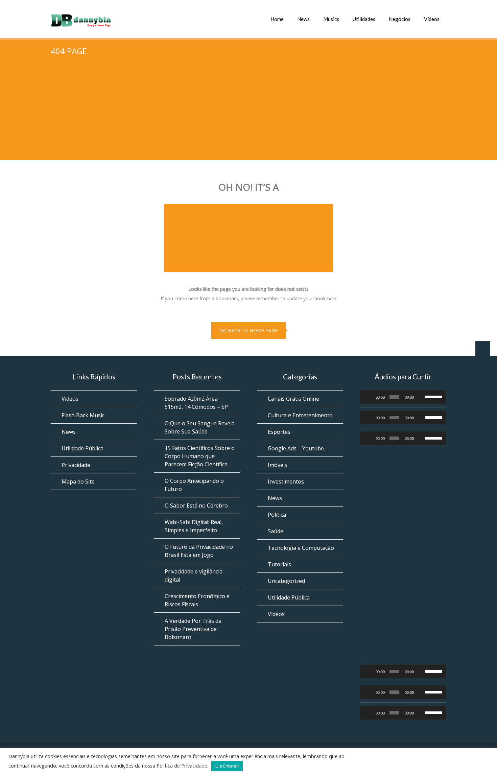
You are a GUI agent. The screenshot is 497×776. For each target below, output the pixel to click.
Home (277, 19)
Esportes (279, 432)
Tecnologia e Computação (301, 547)
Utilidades (364, 19)
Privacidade (76, 465)
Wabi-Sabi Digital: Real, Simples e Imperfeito (194, 526)
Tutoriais (279, 564)
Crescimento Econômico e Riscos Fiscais (197, 600)
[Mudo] (420, 397)
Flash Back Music (83, 415)
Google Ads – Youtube (296, 448)
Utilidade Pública (82, 448)
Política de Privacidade (182, 765)
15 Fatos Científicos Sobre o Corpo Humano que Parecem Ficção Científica (200, 456)
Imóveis (277, 465)
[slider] (434, 396)
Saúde (275, 531)
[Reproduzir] (368, 397)
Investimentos (286, 481)
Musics (331, 19)
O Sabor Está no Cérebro (196, 505)
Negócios (399, 19)
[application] (403, 397)
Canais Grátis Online (293, 398)
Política (277, 514)
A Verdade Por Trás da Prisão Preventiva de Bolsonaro (193, 629)
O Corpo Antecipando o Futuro (194, 485)
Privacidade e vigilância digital (193, 575)
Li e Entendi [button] (227, 766)
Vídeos (432, 19)
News (303, 19)
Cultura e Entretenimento (300, 415)
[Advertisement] (248, 112)
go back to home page (248, 330)
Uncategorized (286, 581)
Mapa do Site (78, 481)
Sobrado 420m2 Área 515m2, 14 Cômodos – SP (196, 402)
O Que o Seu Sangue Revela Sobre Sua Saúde (200, 427)
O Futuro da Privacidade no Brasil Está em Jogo (199, 551)
